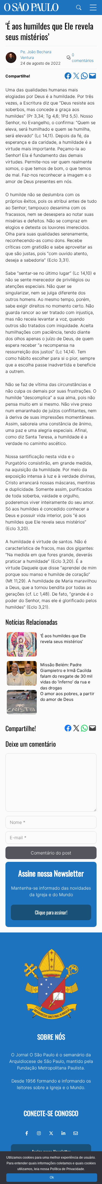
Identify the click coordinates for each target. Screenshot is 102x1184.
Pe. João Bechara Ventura (35, 54)
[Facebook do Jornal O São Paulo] (26, 1133)
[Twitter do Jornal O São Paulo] (51, 1133)
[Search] (78, 7)
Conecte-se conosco (51, 1113)
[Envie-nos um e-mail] (75, 1133)
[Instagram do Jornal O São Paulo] (38, 1133)
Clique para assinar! (51, 912)
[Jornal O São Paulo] (31, 7)
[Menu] (93, 7)
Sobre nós (51, 1037)
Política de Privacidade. (67, 1169)
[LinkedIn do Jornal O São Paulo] (63, 1133)
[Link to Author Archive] (11, 57)
